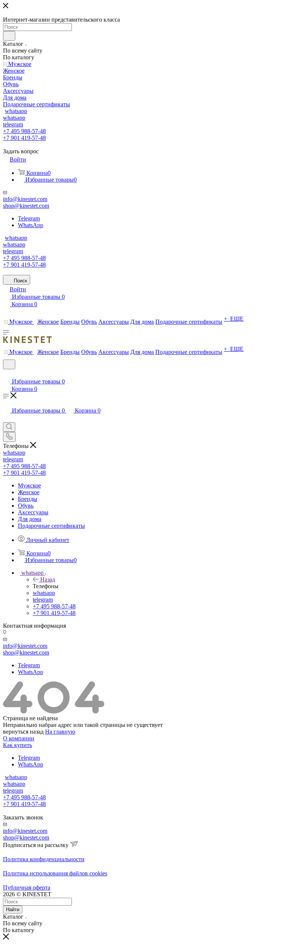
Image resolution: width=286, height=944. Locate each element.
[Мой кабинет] (6, 374)
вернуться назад (23, 731)
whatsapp (16, 111)
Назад (47, 579)
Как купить (17, 745)
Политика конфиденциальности (44, 859)
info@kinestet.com (25, 199)
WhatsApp (30, 225)
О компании (18, 738)
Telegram (29, 218)
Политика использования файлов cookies (55, 873)
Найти (12, 909)
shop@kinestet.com (26, 206)
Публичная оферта (26, 887)
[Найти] (9, 36)
